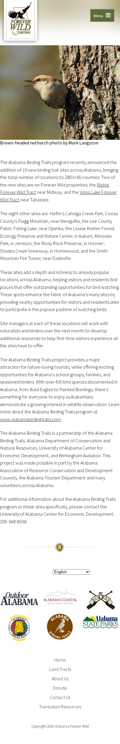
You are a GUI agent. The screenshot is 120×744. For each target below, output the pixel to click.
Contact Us (60, 697)
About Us (60, 678)
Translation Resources (60, 707)
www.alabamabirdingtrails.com (30, 419)
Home (60, 660)
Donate (60, 688)
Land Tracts (60, 669)
